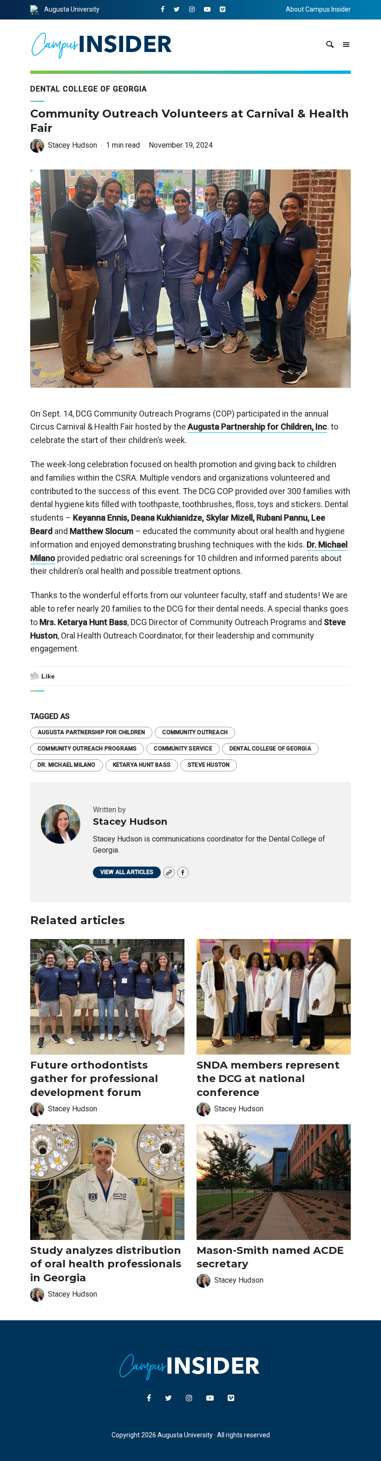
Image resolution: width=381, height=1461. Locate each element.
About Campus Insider (318, 9)
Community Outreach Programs (87, 748)
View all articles (126, 872)
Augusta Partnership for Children (91, 732)
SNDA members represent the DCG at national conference (268, 1079)
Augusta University (71, 9)
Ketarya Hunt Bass (142, 765)
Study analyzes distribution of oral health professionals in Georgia (105, 1264)
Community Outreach (195, 732)
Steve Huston (209, 765)
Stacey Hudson (72, 145)
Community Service (183, 748)
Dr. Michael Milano (67, 765)
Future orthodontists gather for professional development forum (94, 1079)
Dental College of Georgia (88, 89)
